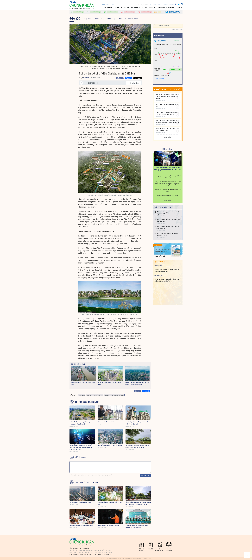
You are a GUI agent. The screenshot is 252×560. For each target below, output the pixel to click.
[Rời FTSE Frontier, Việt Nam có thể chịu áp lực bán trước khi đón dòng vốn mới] (168, 158)
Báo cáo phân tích (163, 207)
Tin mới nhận (160, 89)
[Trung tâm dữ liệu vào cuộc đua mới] (110, 516)
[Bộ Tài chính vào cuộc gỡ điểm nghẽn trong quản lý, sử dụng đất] (82, 412)
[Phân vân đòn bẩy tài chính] (110, 412)
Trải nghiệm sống (131, 18)
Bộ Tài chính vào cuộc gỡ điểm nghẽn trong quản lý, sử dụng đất (80, 423)
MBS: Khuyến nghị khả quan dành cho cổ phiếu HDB (168, 213)
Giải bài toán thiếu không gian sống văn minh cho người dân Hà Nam (137, 383)
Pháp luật (87, 18)
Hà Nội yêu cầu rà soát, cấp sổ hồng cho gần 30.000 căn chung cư (167, 113)
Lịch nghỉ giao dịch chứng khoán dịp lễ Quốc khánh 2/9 (167, 177)
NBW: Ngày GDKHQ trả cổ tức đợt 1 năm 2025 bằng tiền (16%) (167, 270)
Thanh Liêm (81, 395)
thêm (179, 8)
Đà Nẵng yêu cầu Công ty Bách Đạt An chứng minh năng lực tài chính (137, 446)
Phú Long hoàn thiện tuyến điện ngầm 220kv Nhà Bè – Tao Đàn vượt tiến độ (167, 121)
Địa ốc (144, 8)
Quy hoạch (109, 18)
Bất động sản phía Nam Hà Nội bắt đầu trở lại (110, 383)
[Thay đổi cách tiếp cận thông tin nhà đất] (110, 436)
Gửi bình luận (145, 475)
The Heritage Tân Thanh (117, 395)
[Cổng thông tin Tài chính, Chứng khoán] (81, 5)
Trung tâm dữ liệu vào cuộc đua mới (109, 525)
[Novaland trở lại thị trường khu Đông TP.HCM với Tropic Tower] (138, 516)
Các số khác (160, 256)
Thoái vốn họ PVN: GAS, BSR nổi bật (168, 195)
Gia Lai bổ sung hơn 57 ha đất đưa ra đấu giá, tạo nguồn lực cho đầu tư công (138, 503)
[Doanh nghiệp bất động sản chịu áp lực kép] (110, 493)
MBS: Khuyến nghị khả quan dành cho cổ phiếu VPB (168, 227)
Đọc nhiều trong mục (87, 482)
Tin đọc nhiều (175, 89)
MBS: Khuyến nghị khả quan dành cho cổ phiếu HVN (168, 220)
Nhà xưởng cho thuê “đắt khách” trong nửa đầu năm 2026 (167, 129)
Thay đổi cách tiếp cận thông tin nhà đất (110, 445)
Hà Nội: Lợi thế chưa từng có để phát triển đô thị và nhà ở (137, 423)
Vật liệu (119, 18)
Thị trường (159, 35)
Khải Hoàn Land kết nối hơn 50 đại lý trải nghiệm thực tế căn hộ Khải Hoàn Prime (167, 96)
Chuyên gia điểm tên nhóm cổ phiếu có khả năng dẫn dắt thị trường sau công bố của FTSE (168, 184)
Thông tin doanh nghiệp (130, 8)
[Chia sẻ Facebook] (175, 4)
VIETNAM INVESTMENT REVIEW (166, 5)
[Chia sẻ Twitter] (178, 4)
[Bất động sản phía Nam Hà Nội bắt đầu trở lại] (110, 373)
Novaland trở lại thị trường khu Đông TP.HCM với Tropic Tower (137, 527)
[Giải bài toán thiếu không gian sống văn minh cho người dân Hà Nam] (137, 373)
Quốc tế (152, 8)
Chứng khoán (107, 8)
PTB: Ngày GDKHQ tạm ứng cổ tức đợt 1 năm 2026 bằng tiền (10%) (167, 280)
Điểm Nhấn (167, 149)
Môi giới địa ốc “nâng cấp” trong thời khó (167, 105)
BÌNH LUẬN (80, 457)
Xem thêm (167, 137)
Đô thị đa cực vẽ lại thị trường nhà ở (80, 502)
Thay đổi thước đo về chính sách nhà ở (81, 525)
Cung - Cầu (98, 18)
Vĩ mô (117, 8)
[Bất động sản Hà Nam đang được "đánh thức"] (83, 373)
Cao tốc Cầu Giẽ (98, 395)
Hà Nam (106, 395)
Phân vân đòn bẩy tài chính (106, 422)
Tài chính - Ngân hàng (166, 8)
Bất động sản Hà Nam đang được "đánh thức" (83, 383)
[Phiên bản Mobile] (181, 4)
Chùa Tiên (89, 395)
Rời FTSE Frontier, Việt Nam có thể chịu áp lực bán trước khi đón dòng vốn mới (167, 169)
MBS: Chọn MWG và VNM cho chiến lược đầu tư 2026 (167, 234)
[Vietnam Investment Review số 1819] (175, 251)
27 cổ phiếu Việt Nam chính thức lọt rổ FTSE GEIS (167, 191)
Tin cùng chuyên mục (87, 402)
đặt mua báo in (110, 5)
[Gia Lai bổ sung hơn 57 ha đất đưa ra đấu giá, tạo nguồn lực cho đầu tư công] (138, 493)
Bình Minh (86, 78)
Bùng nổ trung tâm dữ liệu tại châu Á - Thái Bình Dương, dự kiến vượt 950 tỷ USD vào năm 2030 (81, 447)
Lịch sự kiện (159, 262)
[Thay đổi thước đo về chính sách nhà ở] (82, 516)
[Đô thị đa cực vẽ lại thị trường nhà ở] (82, 493)
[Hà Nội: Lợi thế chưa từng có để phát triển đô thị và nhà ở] (138, 412)
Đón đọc (157, 245)
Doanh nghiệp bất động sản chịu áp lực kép (109, 503)
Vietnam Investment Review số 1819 (162, 250)
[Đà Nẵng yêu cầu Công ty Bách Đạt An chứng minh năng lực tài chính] (138, 436)
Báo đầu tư (153, 5)
